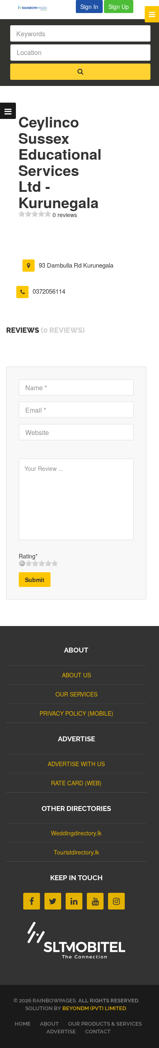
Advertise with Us (76, 764)
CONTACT (97, 1031)
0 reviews (65, 215)
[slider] (34, 214)
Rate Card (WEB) (76, 783)
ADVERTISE (61, 1031)
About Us (76, 675)
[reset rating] (22, 563)
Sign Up (118, 6)
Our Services (76, 694)
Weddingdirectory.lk (76, 833)
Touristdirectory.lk (76, 852)
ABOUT (49, 1024)
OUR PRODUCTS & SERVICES (105, 1024)
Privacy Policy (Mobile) (76, 713)
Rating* (28, 556)
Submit (34, 580)
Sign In (89, 6)
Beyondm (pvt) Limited (94, 1008)
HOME (23, 1024)
